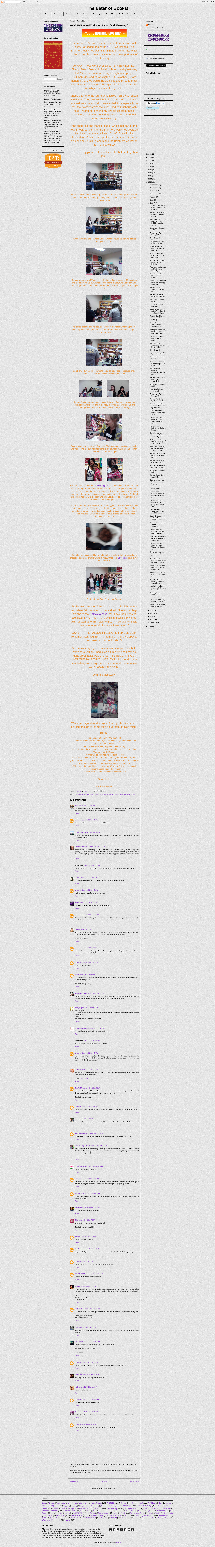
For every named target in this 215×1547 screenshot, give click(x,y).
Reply (77, 813)
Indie (94, 1511)
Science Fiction (97, 1516)
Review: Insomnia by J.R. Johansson (157, 461)
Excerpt (71, 1508)
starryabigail (79, 1008)
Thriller (114, 1518)
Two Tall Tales (80, 1088)
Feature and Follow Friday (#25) (156, 234)
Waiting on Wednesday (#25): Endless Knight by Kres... (158, 331)
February (153, 619)
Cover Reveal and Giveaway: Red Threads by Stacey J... (157, 546)
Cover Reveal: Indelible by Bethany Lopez (158, 428)
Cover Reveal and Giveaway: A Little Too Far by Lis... (157, 435)
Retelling (49, 1516)
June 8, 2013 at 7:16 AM (93, 1193)
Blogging (74, 1506)
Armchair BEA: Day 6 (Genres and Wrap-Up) (157, 574)
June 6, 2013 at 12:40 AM (87, 805)
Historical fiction (69, 1511)
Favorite (98, 1508)
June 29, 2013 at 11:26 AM (89, 1412)
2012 (150, 626)
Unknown (78, 820)
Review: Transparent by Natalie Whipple (157, 295)
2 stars (51, 1503)
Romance (77, 1515)
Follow (148, 113)
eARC (67, 1520)
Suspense (63, 1518)
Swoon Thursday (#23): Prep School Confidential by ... (157, 311)
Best (160, 1503)
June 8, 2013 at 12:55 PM (91, 1208)
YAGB (110, 46)
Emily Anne (79, 832)
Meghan (78, 1236)
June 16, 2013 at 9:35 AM (92, 1309)
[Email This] (95, 791)
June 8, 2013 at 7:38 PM (88, 1220)
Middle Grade (119, 1511)
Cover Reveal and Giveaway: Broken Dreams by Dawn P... (157, 494)
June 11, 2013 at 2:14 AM (94, 1274)
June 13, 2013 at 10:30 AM (88, 1286)
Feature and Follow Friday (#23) (156, 395)
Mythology (150, 1511)
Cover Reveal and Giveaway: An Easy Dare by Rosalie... (157, 599)
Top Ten (136, 1518)
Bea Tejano (79, 1208)
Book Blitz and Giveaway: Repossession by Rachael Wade (156, 240)
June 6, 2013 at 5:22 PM (92, 1008)
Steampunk (53, 1518)
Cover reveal (163, 1506)
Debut (44, 1508)
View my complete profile (154, 28)
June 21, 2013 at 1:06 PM (91, 1374)
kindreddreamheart (81, 1133)
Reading (157, 1513)
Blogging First (84, 1506)
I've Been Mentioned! (127, 14)
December (154, 185)
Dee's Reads (84, 1078)
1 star (44, 1503)
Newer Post (74, 1481)
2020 (150, 161)
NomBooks (79, 1249)
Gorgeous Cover (131, 1508)
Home (47, 14)
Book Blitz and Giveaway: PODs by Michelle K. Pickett (158, 561)
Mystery (141, 1511)
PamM (77, 902)
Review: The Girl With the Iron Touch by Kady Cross (157, 567)
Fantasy (83, 1508)
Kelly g (77, 1387)
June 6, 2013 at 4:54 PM (88, 975)
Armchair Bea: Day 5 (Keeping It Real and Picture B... (158, 588)
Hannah (77, 929)
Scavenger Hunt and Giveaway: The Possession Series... (158, 554)
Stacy (77, 1424)
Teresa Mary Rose (81, 993)
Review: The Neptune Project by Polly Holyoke (157, 262)
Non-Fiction (58, 1513)
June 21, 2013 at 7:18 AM (90, 1362)
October (153, 191)
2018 (150, 167)
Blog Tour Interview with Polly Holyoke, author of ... (157, 255)
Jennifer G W (79, 1193)
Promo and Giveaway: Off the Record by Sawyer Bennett (157, 448)
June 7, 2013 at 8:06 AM (95, 1166)
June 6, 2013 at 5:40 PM (99, 1028)
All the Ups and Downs (83, 1028)
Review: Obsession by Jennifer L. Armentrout (157, 525)
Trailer (160, 1518)
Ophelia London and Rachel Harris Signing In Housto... (157, 482)
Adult (141, 1503)
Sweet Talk (74, 1518)
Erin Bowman (79, 794)
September (154, 194)
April (152, 613)
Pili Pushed (91, 1513)
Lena (76, 1327)
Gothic (145, 1508)
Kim (76, 1119)
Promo (122, 1513)
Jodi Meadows (96, 794)
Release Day (168, 1513)
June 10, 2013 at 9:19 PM (90, 1261)
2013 (150, 182)
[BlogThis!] (97, 791)
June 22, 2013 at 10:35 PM (89, 1387)
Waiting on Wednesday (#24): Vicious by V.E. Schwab (158, 441)
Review (60, 1515)
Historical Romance (50, 1511)
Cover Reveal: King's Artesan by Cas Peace (157, 338)
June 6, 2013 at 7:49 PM (90, 1069)
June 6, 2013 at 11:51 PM (97, 1133)
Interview (103, 1511)
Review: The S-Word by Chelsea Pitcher (157, 400)
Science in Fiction (115, 1516)
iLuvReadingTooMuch (82, 1146)
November (154, 188)
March (152, 616)
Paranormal (77, 1513)
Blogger (118, 1542)
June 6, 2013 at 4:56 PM (96, 993)
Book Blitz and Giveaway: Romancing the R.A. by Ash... (158, 371)
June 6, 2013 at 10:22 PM (86, 1119)
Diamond (78, 1069)
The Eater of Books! (107, 8)
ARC (131, 1503)
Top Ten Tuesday (148, 1518)
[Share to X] (99, 791)
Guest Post (154, 1508)
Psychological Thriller (137, 1513)
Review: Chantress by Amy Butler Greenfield (157, 379)
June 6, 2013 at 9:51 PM (90, 1106)
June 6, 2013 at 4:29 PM (90, 962)
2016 (150, 173)
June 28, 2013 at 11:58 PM (91, 1399)
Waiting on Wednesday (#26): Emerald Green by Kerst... (158, 269)
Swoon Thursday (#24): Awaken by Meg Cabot (157, 248)
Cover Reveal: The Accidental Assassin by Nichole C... (157, 406)
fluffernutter (79, 1309)
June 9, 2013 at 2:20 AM (89, 1236)
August (153, 197)
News (52, 1513)
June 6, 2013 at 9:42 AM (90, 890)
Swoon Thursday (89, 1518)
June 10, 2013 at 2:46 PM (91, 1249)
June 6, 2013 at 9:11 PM (93, 1088)
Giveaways (97, 14)
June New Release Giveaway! (156, 390)
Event (63, 1508)
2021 (150, 157)
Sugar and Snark (81, 1166)
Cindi (77, 1286)
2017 (150, 170)
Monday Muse (130, 1511)
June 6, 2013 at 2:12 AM (92, 832)
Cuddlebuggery (101, 485)
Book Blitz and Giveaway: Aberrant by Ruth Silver (157, 345)
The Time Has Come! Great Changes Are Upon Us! (157, 207)
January (153, 623)
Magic (111, 1511)
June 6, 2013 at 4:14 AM (92, 865)
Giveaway (87, 794)
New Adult (161, 1511)
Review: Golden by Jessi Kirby (156, 476)
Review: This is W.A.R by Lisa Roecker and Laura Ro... (158, 455)
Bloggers (66, 1506)
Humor (89, 1511)
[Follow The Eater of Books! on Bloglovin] (155, 104)
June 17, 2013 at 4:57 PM (87, 1327)
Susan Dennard (125, 794)
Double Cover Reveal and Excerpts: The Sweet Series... (157, 324)
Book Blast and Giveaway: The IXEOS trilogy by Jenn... (156, 222)
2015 (150, 176)
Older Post (134, 1481)
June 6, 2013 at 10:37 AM (88, 902)
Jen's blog (122, 558)
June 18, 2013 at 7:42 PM (91, 1342)
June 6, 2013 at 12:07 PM (90, 915)
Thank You (104, 1518)
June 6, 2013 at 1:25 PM (89, 929)
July (151, 200)
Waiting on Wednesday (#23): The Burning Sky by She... (158, 538)
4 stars (110, 1502)
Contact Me (110, 14)
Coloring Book (115, 1506)
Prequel (115, 1513)
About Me (57, 14)
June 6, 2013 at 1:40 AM (90, 820)
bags (98, 613)
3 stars (99, 1503)
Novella (67, 1513)
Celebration (104, 1506)
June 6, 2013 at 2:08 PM (90, 948)
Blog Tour (54, 1506)
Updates (167, 1518)
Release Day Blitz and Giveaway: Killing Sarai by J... (157, 318)
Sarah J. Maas (114, 794)
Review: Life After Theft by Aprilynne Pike (157, 289)
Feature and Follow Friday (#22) (156, 488)
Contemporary (143, 1505)
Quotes (149, 1513)
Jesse (77, 975)
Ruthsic (77, 878)
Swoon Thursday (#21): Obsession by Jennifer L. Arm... (158, 518)
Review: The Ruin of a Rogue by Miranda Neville (157, 214)
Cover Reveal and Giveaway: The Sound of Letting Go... (156, 420)
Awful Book (152, 1503)
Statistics (44, 1518)
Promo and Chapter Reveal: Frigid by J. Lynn (157, 363)
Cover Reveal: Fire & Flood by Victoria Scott (157, 276)
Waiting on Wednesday (51, 1520)
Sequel (128, 1516)
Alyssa (77, 1412)
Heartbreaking (166, 1508)
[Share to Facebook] (101, 791)
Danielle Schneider (81, 847)
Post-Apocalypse (103, 1513)
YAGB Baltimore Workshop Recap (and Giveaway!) (157, 511)
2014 (150, 179)
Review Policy (82, 14)
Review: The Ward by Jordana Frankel (157, 466)
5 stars (123, 1503)
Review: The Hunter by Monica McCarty (158, 605)
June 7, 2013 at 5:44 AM (99, 1146)
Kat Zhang (105, 794)
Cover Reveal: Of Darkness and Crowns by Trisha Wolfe (157, 503)
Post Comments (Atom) (108, 1488)
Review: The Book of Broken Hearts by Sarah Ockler (157, 581)
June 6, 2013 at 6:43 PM (92, 1040)
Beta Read (168, 1503)
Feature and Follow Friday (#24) (156, 305)
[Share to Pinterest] (104, 791)
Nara (76, 805)
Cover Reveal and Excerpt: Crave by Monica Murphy (157, 531)
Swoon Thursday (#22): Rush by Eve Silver (157, 412)
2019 (150, 164)
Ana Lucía (78, 1374)
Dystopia (55, 1508)
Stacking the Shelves (145, 1516)
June (152, 203)
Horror (82, 1511)
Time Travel (126, 1518)
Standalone (163, 1516)
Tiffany (77, 1220)
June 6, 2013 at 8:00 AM (89, 878)
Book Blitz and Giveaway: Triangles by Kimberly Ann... (158, 352)
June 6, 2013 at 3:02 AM (97, 847)
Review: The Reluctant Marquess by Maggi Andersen (158, 282)
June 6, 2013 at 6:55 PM (90, 1053)
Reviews (69, 14)
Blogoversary (95, 1506)
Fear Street (79, 1342)
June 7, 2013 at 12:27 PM (90, 1179)
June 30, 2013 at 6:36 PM (88, 1424)
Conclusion (126, 1506)
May (152, 610)
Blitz (43, 1506)
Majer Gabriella (80, 1274)
